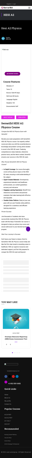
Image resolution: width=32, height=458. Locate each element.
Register (9, 4)
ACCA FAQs (7, 441)
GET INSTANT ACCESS (12, 73)
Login (14, 4)
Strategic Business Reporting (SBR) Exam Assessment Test (16, 338)
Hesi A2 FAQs (7, 437)
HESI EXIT (7, 424)
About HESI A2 (8, 117)
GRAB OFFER (22, 117)
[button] (12, 352)
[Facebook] (5, 376)
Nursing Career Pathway (10, 434)
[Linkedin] (17, 376)
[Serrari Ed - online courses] (7, 7)
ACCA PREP (7, 414)
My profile (7, 401)
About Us (7, 398)
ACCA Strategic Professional (11, 444)
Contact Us (7, 404)
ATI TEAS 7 (7, 421)
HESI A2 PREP (8, 418)
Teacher (8, 37)
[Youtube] (13, 376)
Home (6, 395)
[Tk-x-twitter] (9, 376)
